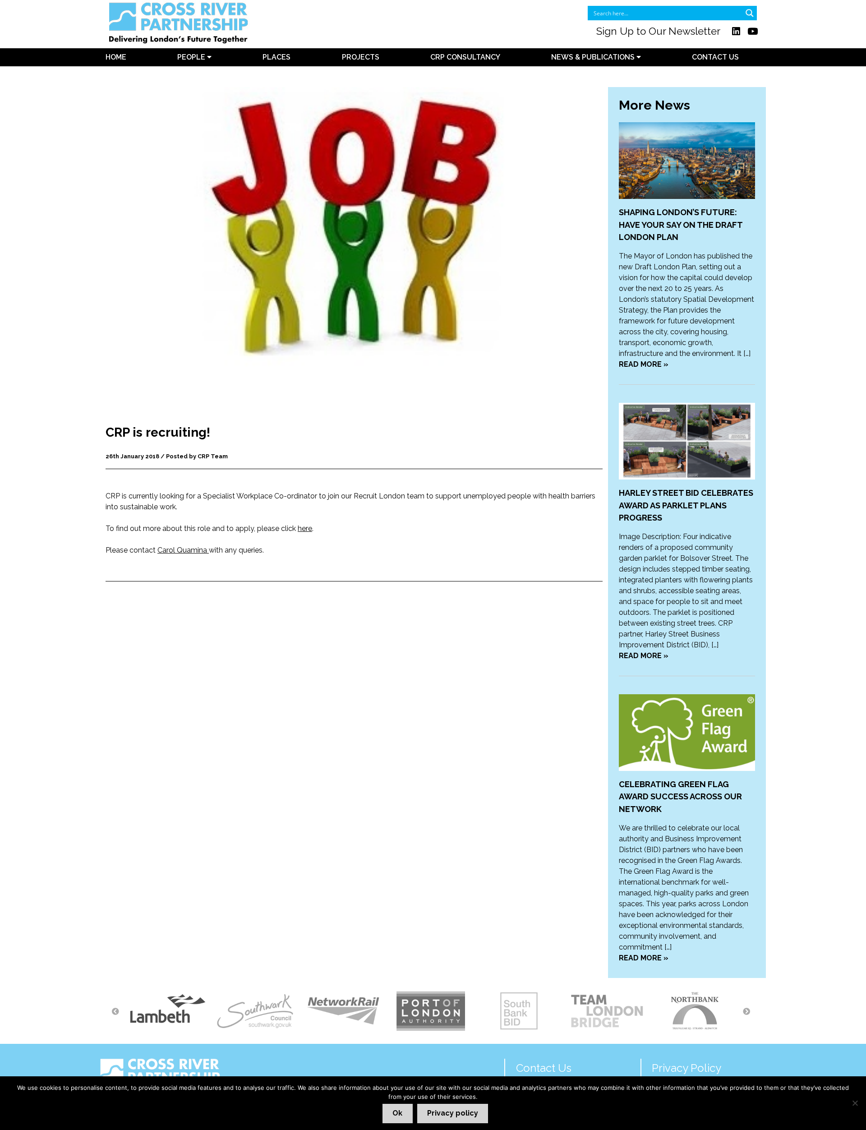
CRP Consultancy (465, 57)
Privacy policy (452, 1113)
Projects (360, 57)
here (305, 528)
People (192, 57)
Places (276, 57)
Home (116, 57)
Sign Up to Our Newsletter (658, 31)
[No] (854, 1102)
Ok (397, 1113)
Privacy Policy (686, 1068)
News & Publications (593, 57)
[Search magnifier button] (749, 13)
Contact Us (715, 57)
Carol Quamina (183, 550)
